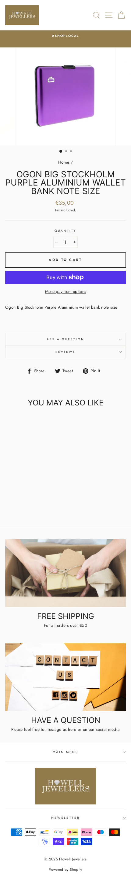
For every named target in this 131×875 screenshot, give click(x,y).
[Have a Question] (65, 677)
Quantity (65, 230)
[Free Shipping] (65, 573)
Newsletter (65, 817)
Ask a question (66, 339)
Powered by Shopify (65, 869)
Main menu (66, 752)
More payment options (65, 291)
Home (63, 162)
